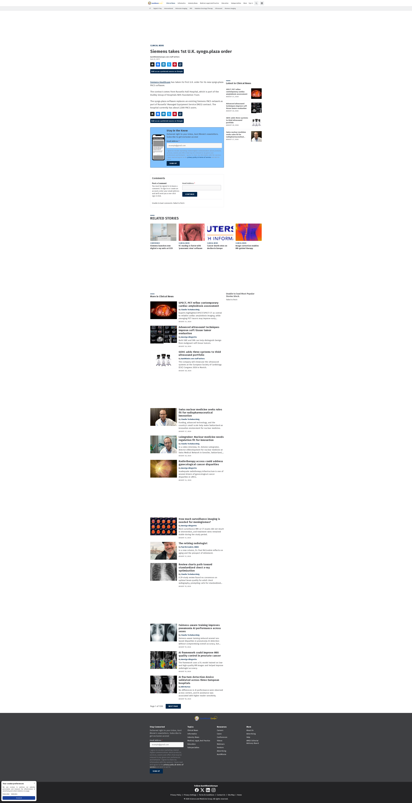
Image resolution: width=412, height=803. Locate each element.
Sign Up (173, 163)
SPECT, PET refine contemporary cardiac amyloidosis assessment (236, 91)
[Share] (158, 64)
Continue (189, 194)
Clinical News (157, 45)
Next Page (173, 706)
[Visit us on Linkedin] (208, 790)
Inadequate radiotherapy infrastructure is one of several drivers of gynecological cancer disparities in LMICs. (201, 474)
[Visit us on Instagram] (213, 790)
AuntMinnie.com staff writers (193, 359)
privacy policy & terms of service (199, 157)
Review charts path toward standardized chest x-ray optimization (195, 567)
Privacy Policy (175, 795)
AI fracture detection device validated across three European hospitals (199, 680)
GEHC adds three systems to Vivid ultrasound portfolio (237, 120)
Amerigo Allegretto (189, 337)
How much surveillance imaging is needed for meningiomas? (199, 520)
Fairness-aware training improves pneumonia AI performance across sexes (200, 628)
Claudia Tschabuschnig (190, 310)
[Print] (152, 64)
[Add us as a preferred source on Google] (180, 64)
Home (239, 795)
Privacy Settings (190, 795)
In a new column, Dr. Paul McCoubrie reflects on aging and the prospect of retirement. (201, 551)
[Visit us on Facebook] (197, 790)
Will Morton (185, 687)
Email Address (173, 141)
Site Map (231, 795)
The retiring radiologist (193, 543)
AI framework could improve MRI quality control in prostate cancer (200, 654)
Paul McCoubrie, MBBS (190, 547)
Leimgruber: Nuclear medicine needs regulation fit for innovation (201, 438)
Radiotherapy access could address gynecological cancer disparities (201, 463)
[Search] (256, 3)
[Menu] (262, 3)
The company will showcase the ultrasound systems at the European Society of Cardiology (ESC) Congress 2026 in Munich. (200, 365)
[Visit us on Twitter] (202, 790)
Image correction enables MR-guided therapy (247, 247)
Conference (155, 243)
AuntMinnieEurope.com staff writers (165, 57)
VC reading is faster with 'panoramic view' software (190, 247)
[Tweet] (169, 64)
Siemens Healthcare (160, 82)
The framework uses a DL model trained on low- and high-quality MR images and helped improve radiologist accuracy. (201, 665)
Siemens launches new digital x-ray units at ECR (161, 247)
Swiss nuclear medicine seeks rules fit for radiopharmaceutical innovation (236, 134)
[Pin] (175, 64)
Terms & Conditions (206, 795)
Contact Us (221, 795)
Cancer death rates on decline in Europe (217, 247)
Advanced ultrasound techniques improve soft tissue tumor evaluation (236, 106)
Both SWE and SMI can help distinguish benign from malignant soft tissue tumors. (200, 341)
